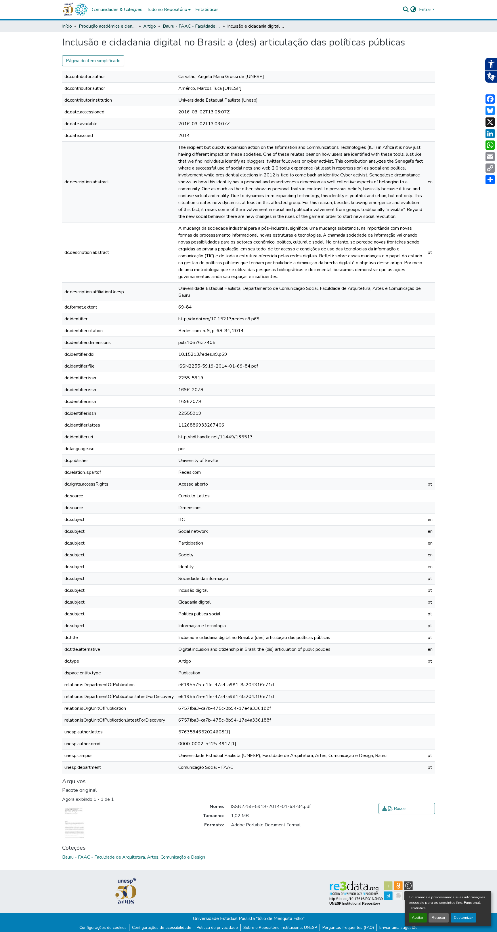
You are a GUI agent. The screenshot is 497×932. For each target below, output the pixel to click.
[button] (81, 9)
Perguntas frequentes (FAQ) (348, 927)
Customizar (463, 917)
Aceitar (418, 917)
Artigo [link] (149, 26)
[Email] (490, 156)
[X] (490, 122)
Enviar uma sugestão (398, 927)
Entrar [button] (425, 9)
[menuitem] (169, 9)
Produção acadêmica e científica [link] (107, 26)
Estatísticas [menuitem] (207, 9)
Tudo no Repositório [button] (167, 9)
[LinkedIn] (490, 133)
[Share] (490, 179)
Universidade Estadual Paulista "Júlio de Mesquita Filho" (249, 918)
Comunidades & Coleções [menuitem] (117, 9)
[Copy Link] (490, 168)
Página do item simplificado (93, 61)
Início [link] (67, 26)
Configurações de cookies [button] (103, 927)
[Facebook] (490, 99)
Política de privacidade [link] (217, 927)
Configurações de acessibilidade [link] (161, 927)
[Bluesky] (490, 110)
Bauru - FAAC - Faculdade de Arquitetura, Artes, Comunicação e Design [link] (191, 26)
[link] (407, 808)
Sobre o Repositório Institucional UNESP (280, 927)
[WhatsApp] (490, 145)
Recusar (439, 917)
